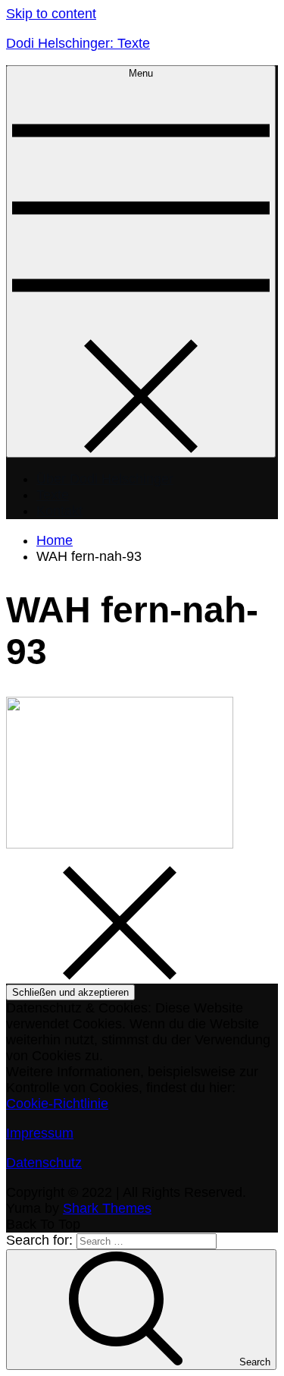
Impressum (39, 1133)
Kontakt (59, 510)
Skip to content (51, 13)
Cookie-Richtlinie (57, 1103)
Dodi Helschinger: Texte (78, 43)
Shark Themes (107, 1208)
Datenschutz (44, 1162)
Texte (52, 494)
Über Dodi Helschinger (104, 478)
